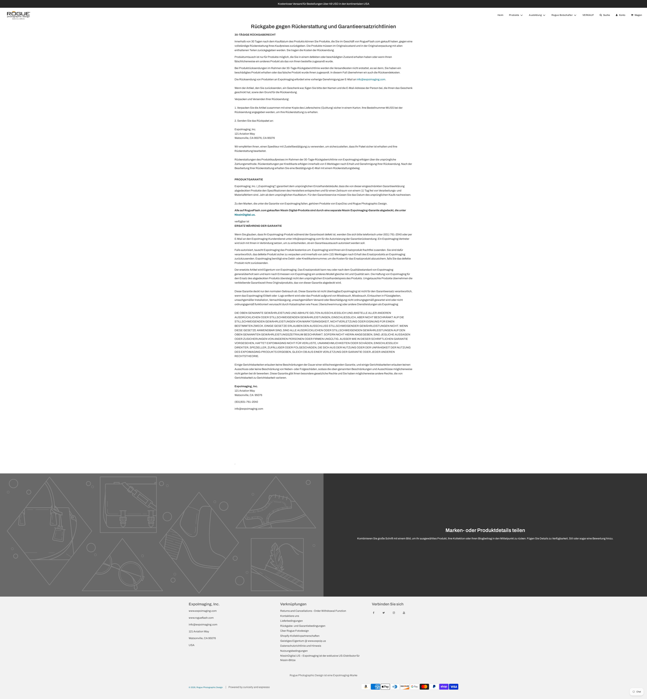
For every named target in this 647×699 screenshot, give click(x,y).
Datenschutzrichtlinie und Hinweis (300, 645)
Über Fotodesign (294, 630)
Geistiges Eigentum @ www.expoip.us (303, 640)
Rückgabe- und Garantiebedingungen (302, 625)
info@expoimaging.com (371, 79)
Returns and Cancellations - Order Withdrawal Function (313, 610)
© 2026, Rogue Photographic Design (206, 687)
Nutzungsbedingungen (294, 650)
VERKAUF (588, 15)
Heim (500, 15)
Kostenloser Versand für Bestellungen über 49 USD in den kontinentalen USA (323, 3)
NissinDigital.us (245, 214)
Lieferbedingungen (291, 620)
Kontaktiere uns (289, 615)
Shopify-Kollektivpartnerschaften (299, 635)
